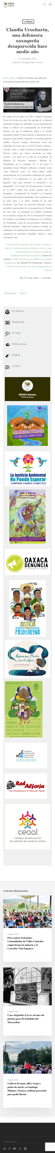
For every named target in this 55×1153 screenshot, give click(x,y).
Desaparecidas (28, 62)
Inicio (5, 77)
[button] (50, 4)
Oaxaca (39, 62)
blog (13, 77)
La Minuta (28, 21)
